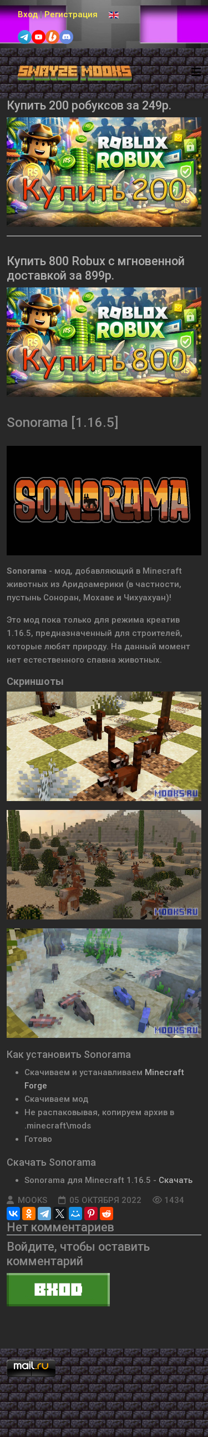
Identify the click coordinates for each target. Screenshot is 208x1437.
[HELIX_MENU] (196, 72)
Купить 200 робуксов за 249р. (89, 105)
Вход (28, 14)
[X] (60, 1213)
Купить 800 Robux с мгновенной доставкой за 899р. (96, 268)
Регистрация (71, 14)
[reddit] (106, 1213)
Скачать (175, 1180)
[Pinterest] (91, 1213)
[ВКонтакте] (13, 1213)
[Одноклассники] (28, 1213)
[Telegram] (44, 1213)
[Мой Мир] (75, 1213)
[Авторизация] (104, 1289)
